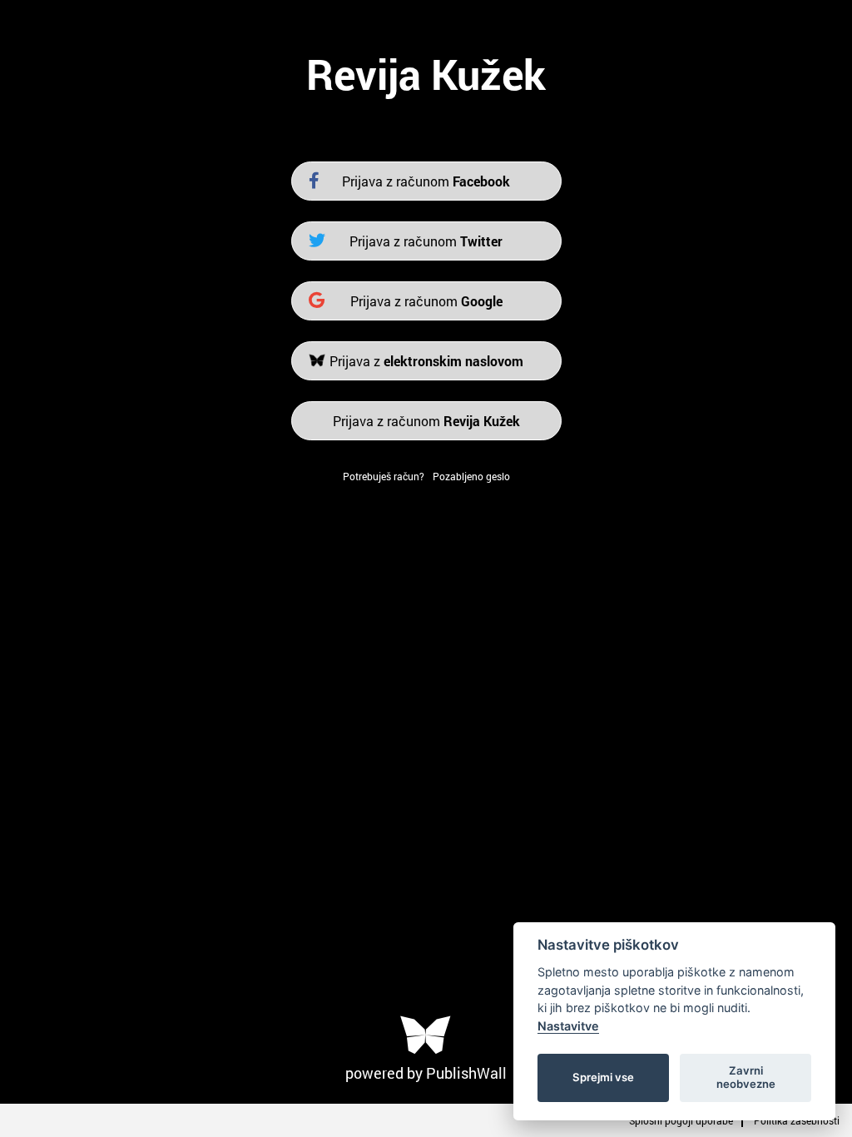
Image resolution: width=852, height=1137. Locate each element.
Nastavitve (568, 1026)
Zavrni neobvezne (745, 1077)
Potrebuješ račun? (383, 476)
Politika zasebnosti (797, 1120)
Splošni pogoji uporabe (681, 1120)
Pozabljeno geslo (471, 476)
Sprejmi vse (603, 1077)
